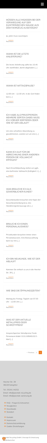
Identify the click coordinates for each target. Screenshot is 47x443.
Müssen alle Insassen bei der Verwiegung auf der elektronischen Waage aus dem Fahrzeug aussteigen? (23, 23)
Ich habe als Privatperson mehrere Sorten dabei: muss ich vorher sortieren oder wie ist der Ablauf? (22, 118)
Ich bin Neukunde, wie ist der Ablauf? (23, 260)
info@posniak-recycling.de (20, 393)
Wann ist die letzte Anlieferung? (17, 55)
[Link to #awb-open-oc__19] (42, 4)
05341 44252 (13, 390)
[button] (4, 439)
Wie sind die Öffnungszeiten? (23, 290)
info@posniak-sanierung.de (20, 396)
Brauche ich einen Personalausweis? (17, 225)
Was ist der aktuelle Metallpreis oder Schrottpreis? (18, 322)
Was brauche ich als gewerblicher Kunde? (19, 190)
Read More (9, 41)
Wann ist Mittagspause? (20, 85)
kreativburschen (9, 440)
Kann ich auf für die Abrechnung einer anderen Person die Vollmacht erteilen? (22, 156)
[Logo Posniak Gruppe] (16, 3)
